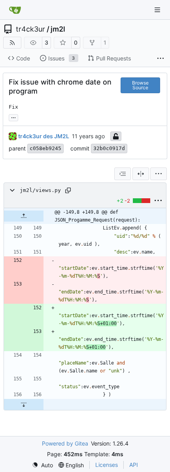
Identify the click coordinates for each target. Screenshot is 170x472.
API (133, 464)
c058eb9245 (45, 148)
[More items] (160, 58)
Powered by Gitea (65, 443)
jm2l (58, 29)
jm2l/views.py (40, 190)
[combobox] (122, 173)
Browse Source (140, 85)
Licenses (106, 464)
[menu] (158, 173)
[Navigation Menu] (158, 9)
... (13, 116)
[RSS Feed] (12, 43)
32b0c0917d (109, 148)
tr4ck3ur (30, 29)
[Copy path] (68, 190)
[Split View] (140, 173)
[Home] (15, 10)
